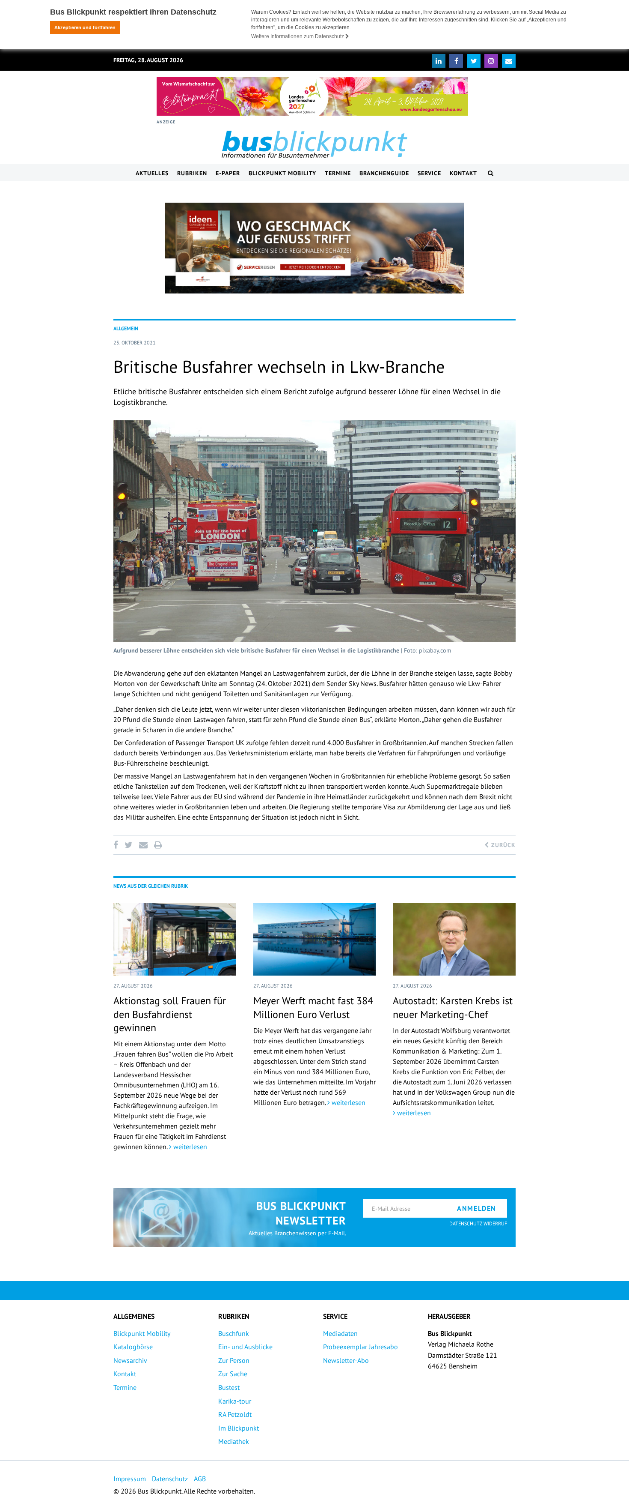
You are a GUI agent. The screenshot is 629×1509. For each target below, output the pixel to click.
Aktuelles (152, 173)
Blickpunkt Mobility (282, 173)
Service (429, 173)
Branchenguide (384, 173)
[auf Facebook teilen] (117, 844)
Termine (338, 173)
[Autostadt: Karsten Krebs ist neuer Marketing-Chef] (454, 939)
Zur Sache (232, 1373)
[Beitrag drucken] (158, 844)
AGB (200, 1478)
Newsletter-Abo (346, 1360)
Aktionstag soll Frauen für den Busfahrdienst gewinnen (169, 1014)
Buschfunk (233, 1333)
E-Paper (228, 173)
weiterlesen (189, 1146)
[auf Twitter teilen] (128, 844)
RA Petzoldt (235, 1414)
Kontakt (463, 173)
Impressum (129, 1478)
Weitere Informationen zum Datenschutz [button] (298, 36)
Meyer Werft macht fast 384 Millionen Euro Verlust (313, 1007)
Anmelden (476, 1208)
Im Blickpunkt (238, 1428)
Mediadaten (340, 1333)
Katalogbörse (133, 1346)
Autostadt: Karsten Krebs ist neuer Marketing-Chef (453, 1007)
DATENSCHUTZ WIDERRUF (478, 1223)
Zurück (502, 845)
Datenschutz (170, 1478)
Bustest (229, 1387)
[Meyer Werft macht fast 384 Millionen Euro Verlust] (314, 939)
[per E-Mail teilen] (143, 844)
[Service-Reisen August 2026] (314, 248)
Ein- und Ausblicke (245, 1346)
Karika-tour (234, 1401)
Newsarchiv (130, 1360)
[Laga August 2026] (312, 96)
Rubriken (192, 173)
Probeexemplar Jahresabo (360, 1346)
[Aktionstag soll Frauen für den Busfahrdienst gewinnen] (174, 939)
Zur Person (233, 1360)
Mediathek (233, 1441)
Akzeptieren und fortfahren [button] (85, 27)
